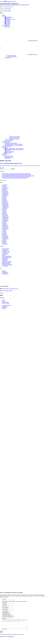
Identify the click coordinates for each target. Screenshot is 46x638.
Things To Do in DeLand (7, 264)
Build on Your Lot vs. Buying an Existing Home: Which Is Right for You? (16, 173)
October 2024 (5, 193)
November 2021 (5, 226)
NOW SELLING (15, 3)
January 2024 (4, 203)
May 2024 (4, 198)
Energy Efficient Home (6, 256)
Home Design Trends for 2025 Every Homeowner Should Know (14, 177)
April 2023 (4, 212)
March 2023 (4, 213)
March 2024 (4, 200)
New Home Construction (7, 261)
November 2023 (5, 205)
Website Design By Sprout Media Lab (7, 636)
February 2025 (5, 191)
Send (1, 631)
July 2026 (4, 185)
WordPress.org (5, 273)
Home (3, 299)
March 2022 (4, 224)
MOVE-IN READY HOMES (5, 3)
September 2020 (5, 238)
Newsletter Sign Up (11, 1)
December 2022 (5, 217)
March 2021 (4, 234)
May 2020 (4, 241)
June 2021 (4, 231)
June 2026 (4, 186)
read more (2, 167)
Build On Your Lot (6, 250)
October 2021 (5, 227)
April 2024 (4, 199)
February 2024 (5, 202)
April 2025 (4, 189)
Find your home (5, 302)
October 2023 (5, 206)
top (0, 632)
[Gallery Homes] (14, 4)
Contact (3, 308)
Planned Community (6, 262)
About (3, 301)
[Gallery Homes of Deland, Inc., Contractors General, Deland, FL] (4, 312)
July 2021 (4, 229)
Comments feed (5, 272)
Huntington (4, 260)
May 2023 (4, 211)
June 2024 (4, 197)
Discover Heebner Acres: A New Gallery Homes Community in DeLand (16, 176)
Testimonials (4, 307)
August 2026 (4, 184)
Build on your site (5, 303)
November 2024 (5, 192)
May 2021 (4, 232)
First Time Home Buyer (6, 257)
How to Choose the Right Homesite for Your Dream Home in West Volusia (16, 174)
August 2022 (4, 221)
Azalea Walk (4, 249)
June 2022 (4, 222)
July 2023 (4, 209)
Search (13, 168)
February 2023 (5, 214)
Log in (3, 270)
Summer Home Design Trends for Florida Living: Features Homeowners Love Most (18, 175)
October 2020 (5, 237)
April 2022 (4, 223)
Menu (2, 12)
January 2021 (4, 235)
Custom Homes (5, 254)
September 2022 (5, 220)
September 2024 (5, 194)
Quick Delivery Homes (6, 305)
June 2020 (4, 240)
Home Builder (5, 259)
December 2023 (5, 204)
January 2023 (4, 216)
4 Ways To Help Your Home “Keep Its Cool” (11, 163)
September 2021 (5, 228)
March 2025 (4, 190)
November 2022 (5, 218)
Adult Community (5, 248)
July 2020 (4, 239)
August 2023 (4, 208)
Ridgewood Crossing (6, 263)
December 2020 (5, 236)
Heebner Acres (5, 258)
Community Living (6, 251)
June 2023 (4, 210)
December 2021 (5, 225)
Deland (3, 255)
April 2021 (4, 233)
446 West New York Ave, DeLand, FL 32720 (9, 288)
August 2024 (4, 195)
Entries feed (4, 271)
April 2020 (4, 242)
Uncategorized (5, 265)
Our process (4, 306)
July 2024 (4, 196)
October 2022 (5, 219)
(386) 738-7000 (8, 8)
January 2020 (4, 243)
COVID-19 (4, 252)
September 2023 (5, 207)
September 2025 (5, 188)
